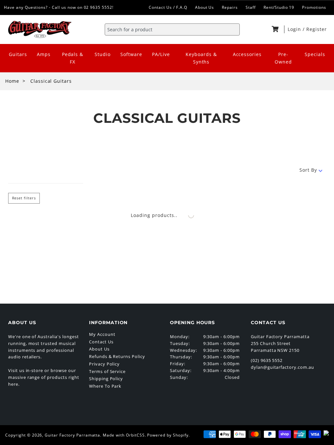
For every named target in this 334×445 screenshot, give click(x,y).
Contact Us (101, 342)
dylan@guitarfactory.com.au (282, 367)
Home (12, 81)
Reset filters (24, 198)
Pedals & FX (73, 58)
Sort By (308, 170)
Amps (44, 54)
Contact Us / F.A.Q (168, 7)
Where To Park (105, 386)
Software (131, 54)
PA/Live (161, 54)
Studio (103, 54)
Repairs (230, 7)
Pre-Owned (283, 58)
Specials (315, 54)
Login (295, 29)
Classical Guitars (51, 81)
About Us (204, 7)
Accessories (247, 54)
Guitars (18, 54)
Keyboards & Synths (201, 58)
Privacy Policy (104, 364)
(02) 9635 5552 (266, 360)
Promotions (314, 7)
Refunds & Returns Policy (117, 356)
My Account (102, 334)
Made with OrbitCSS (123, 435)
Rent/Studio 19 (279, 7)
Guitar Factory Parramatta (72, 435)
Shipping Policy (106, 378)
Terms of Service (107, 371)
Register (316, 29)
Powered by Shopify (167, 435)
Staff (251, 7)
